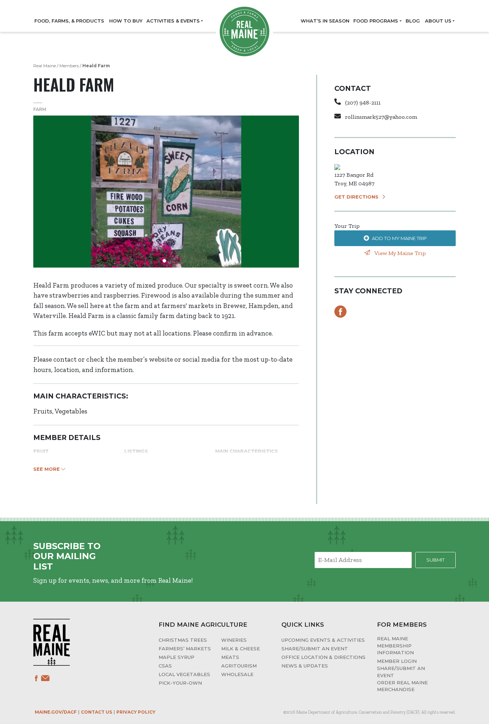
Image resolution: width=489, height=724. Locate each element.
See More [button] (47, 469)
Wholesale (237, 674)
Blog (413, 21)
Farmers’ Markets (185, 648)
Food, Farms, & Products (69, 21)
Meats (230, 657)
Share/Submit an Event (314, 648)
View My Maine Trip (399, 253)
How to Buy (125, 21)
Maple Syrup (176, 657)
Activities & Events (173, 21)
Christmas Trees (183, 640)
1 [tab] (166, 262)
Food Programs (375, 21)
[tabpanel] (166, 191)
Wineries (234, 640)
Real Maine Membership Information (395, 645)
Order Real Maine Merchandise (402, 686)
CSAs (165, 666)
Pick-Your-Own (180, 683)
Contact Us (96, 712)
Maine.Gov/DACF (56, 712)
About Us (438, 21)
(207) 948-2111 (363, 102)
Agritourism (239, 666)
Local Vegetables (184, 674)
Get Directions (356, 197)
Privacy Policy (135, 712)
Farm (39, 109)
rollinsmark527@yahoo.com (381, 116)
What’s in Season (325, 21)
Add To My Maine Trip (399, 238)
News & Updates (304, 666)
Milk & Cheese (240, 648)
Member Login (397, 661)
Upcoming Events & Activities (323, 640)
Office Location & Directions (323, 657)
